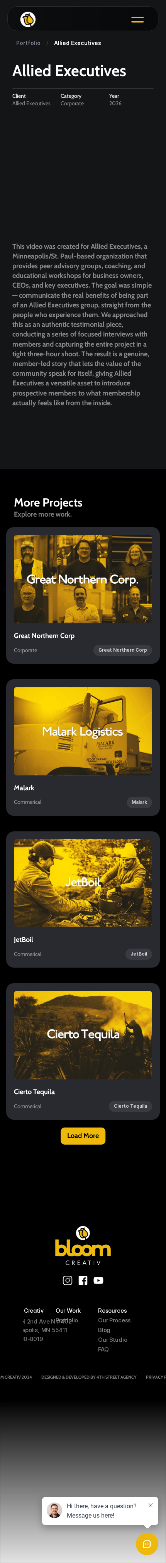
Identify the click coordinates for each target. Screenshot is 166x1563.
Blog (104, 1330)
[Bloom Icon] (74, 19)
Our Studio (112, 1339)
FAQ (103, 1349)
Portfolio (67, 1320)
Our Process (114, 1320)
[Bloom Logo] (83, 1245)
